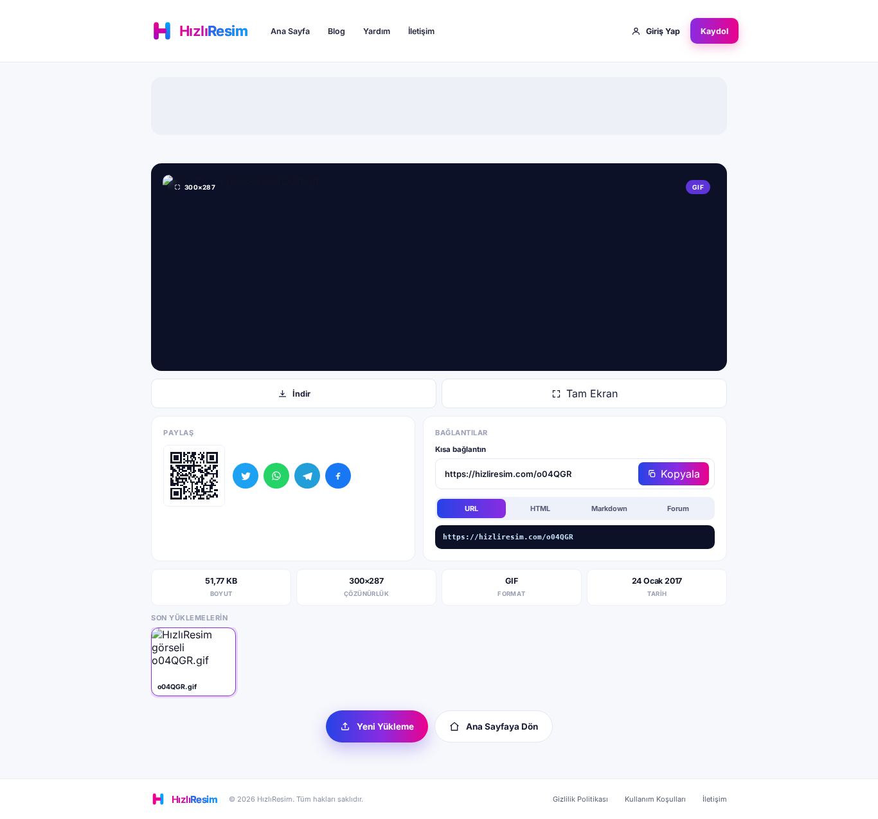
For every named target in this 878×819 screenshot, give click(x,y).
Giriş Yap (663, 31)
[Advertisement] (439, 106)
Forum (678, 508)
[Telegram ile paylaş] (307, 476)
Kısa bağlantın (460, 449)
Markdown (609, 508)
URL (471, 508)
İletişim (421, 31)
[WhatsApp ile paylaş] (276, 476)
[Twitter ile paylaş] (245, 476)
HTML (540, 508)
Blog (336, 31)
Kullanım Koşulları (655, 799)
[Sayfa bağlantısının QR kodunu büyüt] (194, 476)
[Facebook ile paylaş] (338, 476)
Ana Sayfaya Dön (502, 726)
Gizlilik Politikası (580, 799)
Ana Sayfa (290, 31)
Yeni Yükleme (385, 726)
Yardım (376, 31)
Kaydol (714, 31)
